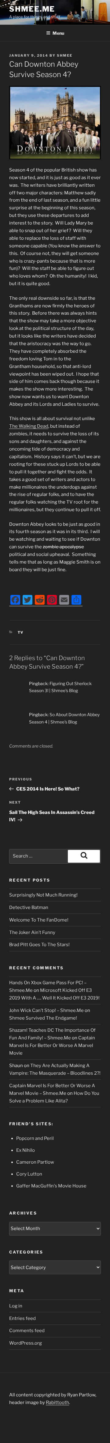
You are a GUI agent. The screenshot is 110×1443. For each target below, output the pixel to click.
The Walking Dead (28, 426)
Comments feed (27, 1330)
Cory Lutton (29, 1174)
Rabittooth (57, 1402)
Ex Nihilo (25, 1150)
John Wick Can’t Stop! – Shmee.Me (46, 1010)
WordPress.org (25, 1343)
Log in (15, 1306)
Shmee (64, 55)
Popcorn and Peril (35, 1138)
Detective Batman (28, 907)
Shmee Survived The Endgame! (43, 1018)
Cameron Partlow (35, 1162)
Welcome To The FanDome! (38, 920)
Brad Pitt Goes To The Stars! (39, 944)
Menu (58, 33)
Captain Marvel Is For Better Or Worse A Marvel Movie (52, 1045)
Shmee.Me (32, 9)
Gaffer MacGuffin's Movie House (51, 1186)
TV (21, 632)
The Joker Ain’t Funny (32, 932)
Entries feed (22, 1318)
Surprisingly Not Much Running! (43, 895)
